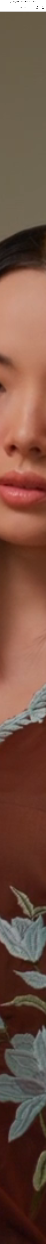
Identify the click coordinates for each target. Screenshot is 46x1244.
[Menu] (3, 8)
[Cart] (43, 7)
